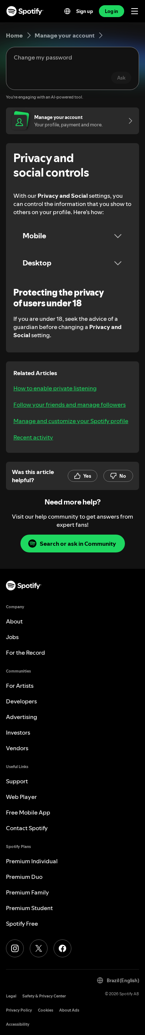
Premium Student (29, 908)
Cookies (45, 1010)
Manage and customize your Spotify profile (70, 421)
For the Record (25, 652)
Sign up (84, 11)
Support (17, 781)
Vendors (17, 748)
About (14, 621)
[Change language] (67, 11)
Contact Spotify (27, 828)
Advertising (21, 717)
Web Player (21, 797)
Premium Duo (24, 877)
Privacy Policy (19, 1010)
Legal (11, 996)
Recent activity (33, 437)
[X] (39, 948)
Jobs (12, 637)
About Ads (69, 1010)
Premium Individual (32, 861)
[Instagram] (15, 948)
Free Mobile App (28, 812)
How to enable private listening (55, 388)
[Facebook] (62, 948)
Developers (21, 701)
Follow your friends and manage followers (69, 404)
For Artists (19, 685)
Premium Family (27, 892)
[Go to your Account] (128, 121)
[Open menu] (134, 11)
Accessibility (17, 1024)
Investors (18, 732)
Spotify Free (22, 923)
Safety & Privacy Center (44, 996)
